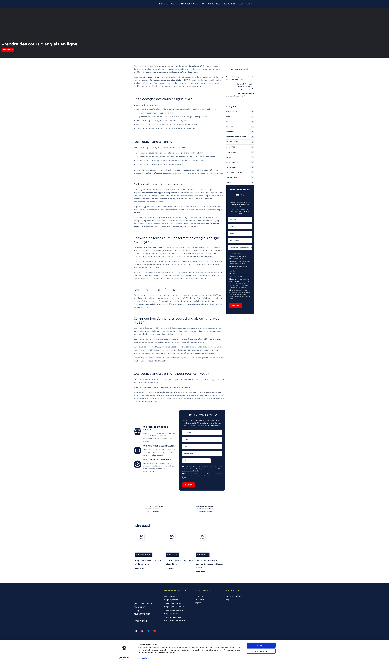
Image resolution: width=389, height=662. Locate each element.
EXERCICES (239, 132)
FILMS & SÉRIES (239, 142)
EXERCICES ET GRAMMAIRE (239, 137)
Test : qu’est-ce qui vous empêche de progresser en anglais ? (240, 78)
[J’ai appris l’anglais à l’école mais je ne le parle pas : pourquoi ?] (230, 86)
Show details (142, 658)
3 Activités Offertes (233, 596)
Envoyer (188, 485)
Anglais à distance (172, 617)
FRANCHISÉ (139, 607)
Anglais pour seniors (173, 610)
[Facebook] (136, 630)
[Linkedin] (148, 630)
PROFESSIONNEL (239, 162)
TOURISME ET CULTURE (239, 172)
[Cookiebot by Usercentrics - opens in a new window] (124, 658)
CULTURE (239, 127)
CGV (136, 617)
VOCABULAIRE (239, 177)
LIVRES (239, 157)
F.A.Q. (136, 611)
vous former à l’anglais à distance (163, 77)
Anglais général (171, 600)
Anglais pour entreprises (175, 620)
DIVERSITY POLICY (142, 614)
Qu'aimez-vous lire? (236, 253)
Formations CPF (171, 596)
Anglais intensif (171, 613)
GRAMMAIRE (239, 152)
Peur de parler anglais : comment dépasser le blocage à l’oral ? (209, 564)
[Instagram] (142, 630)
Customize (259, 651)
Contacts (198, 596)
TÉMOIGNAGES (239, 167)
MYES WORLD (140, 621)
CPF (239, 122)
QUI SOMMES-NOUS (143, 604)
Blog (227, 600)
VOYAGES (239, 183)
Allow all (261, 646)
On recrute (199, 600)
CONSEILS (239, 117)
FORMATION (8, 50)
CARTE (197, 603)
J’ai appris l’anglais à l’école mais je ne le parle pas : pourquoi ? (245, 86)
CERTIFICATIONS (143, 554)
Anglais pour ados (172, 603)
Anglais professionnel (174, 606)
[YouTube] (154, 630)
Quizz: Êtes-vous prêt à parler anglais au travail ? (240, 95)
